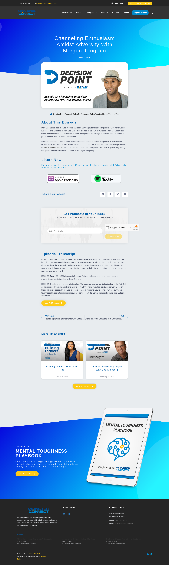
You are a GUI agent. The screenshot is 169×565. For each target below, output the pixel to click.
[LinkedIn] (148, 554)
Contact (126, 13)
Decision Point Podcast (62, 114)
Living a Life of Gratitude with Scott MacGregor (79, 539)
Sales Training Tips (111, 114)
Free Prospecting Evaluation (140, 3)
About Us (104, 13)
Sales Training (96, 114)
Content (115, 13)
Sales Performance (81, 114)
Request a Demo (140, 13)
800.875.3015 (25, 3)
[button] (102, 194)
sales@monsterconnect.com (46, 3)
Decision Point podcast (53, 148)
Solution (79, 13)
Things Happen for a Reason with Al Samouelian (34, 539)
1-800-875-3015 (121, 521)
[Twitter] (151, 554)
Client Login (118, 3)
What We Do (67, 13)
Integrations (91, 13)
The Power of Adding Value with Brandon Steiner (123, 539)
